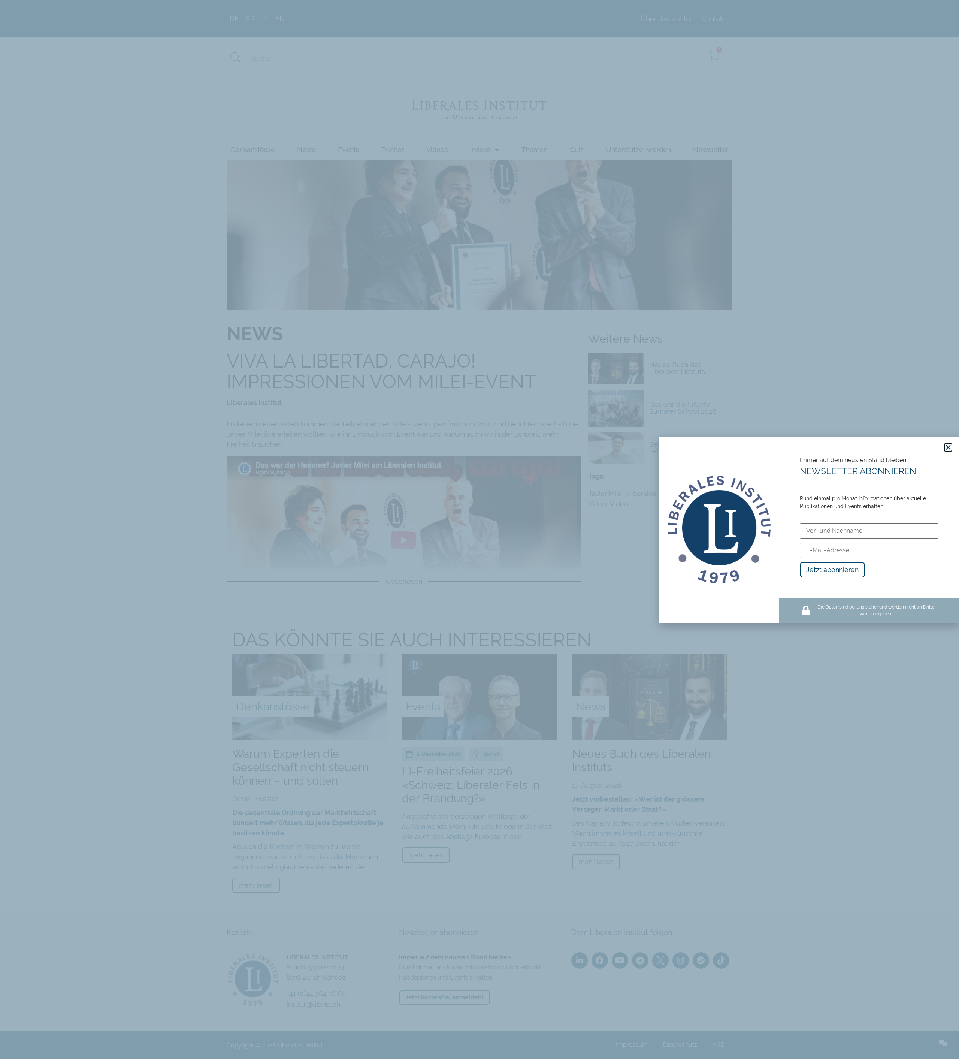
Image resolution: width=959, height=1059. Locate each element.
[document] (479, 529)
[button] (948, 447)
